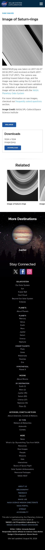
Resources (22, 446)
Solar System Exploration (14, 4)
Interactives (22, 462)
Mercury (22, 318)
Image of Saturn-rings (16, 204)
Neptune (22, 342)
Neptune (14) (22, 403)
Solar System (22, 282)
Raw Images (8, 13)
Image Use (22, 499)
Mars (22, 328)
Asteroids (22, 426)
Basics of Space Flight (23, 466)
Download (13, 148)
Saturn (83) (22, 396)
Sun (22, 289)
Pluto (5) (22, 406)
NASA (3, 4)
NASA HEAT (23, 476)
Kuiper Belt (22, 292)
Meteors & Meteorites (22, 423)
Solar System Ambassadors (22, 469)
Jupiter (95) (22, 393)
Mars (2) (22, 390)
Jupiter (22, 250)
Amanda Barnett (28, 529)
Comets (22, 430)
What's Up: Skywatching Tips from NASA (22, 443)
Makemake (22, 356)
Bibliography (22, 490)
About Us (22, 486)
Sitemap (22, 509)
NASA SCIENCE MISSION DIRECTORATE (22, 502)
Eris (22, 362)
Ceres (22, 352)
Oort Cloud (22, 295)
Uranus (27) (22, 400)
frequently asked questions (29, 101)
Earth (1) (22, 386)
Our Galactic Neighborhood (14, 9)
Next (40, 238)
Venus (22, 322)
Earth (22, 325)
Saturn (22, 335)
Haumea (22, 359)
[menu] (41, 4)
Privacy (22, 496)
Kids (22, 459)
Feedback (22, 493)
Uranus (22, 339)
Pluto (22, 349)
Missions (22, 456)
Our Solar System (23, 285)
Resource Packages (22, 472)
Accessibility (22, 512)
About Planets (22, 311)
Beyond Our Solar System (22, 299)
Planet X (22, 369)
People (22, 452)
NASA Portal (22, 506)
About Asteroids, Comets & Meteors (22, 416)
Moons (22, 376)
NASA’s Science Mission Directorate (22, 525)
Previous (5, 238)
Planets (22, 308)
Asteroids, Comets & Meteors (22, 412)
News (22, 439)
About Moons (22, 379)
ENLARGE (9, 125)
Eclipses (22, 302)
